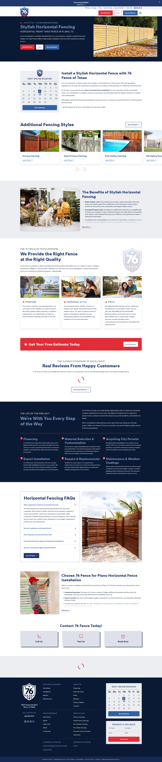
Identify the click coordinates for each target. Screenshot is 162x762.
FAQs (75, 695)
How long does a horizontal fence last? (38, 535)
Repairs (45, 695)
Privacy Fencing (30, 156)
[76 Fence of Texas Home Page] (21, 23)
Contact (76, 706)
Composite (47, 731)
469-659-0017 (29, 716)
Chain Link (46, 724)
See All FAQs (30, 555)
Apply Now (80, 4)
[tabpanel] (39, 147)
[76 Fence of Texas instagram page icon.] (139, 8)
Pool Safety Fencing (115, 156)
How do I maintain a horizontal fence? (37, 528)
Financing (76, 688)
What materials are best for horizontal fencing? (41, 505)
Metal (45, 728)
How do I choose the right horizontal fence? (40, 548)
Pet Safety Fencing (80, 728)
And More (76, 735)
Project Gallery (78, 702)
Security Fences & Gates (82, 731)
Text (117, 13)
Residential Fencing (82, 742)
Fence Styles (29, 23)
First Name (112, 728)
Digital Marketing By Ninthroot (110, 759)
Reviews (76, 699)
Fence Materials (50, 713)
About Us (77, 684)
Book (130, 13)
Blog (100, 8)
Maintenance (47, 699)
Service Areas (108, 8)
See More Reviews (80, 390)
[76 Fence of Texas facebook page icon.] (137, 8)
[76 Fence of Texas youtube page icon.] (141, 8)
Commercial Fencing (52, 742)
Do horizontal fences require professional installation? (44, 541)
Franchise (129, 8)
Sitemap (98, 759)
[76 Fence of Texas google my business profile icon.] (135, 8)
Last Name (128, 728)
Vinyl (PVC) (47, 717)
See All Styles (132, 125)
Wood (45, 721)
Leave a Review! (119, 8)
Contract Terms (89, 759)
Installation (47, 692)
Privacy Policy (71, 759)
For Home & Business (52, 684)
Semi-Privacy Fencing (75, 156)
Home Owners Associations (55, 746)
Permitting (46, 688)
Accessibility (80, 759)
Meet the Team (78, 692)
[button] (124, 732)
